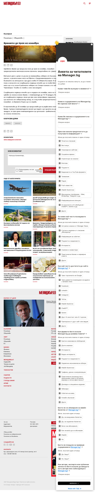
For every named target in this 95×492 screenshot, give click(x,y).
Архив (6, 383)
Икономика (7, 356)
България (8, 34)
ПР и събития (55, 333)
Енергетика (7, 353)
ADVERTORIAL (69, 38)
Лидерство (7, 362)
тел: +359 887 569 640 (10, 453)
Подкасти (7, 377)
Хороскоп (54, 343)
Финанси (6, 349)
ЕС (4, 343)
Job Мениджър (8, 366)
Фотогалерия (55, 339)
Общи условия (8, 432)
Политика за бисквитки (11, 436)
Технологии (8, 370)
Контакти (7, 386)
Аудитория (7, 424)
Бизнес (6, 347)
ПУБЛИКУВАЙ (50, 170)
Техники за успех (9, 364)
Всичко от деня (10, 298)
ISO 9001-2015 (34, 424)
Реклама (53, 331)
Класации (54, 341)
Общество (7, 333)
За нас (6, 422)
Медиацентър (8, 426)
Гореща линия (9, 380)
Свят (5, 337)
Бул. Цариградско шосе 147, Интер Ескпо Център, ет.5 (20, 451)
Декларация (33, 426)
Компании (7, 351)
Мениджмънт (9, 359)
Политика (7, 331)
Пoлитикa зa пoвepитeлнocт (12, 434)
